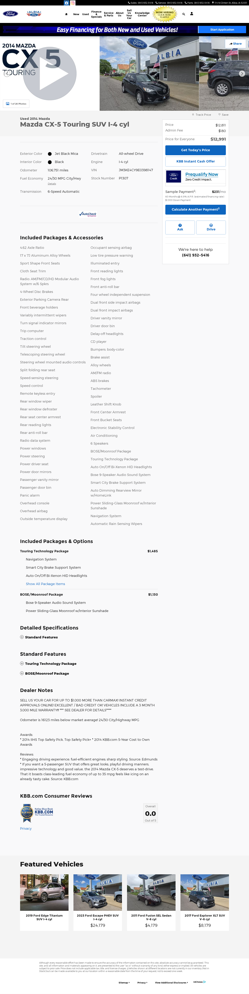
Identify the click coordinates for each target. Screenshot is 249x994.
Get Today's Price (195, 150)
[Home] (10, 14)
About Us (120, 14)
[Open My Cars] (191, 14)
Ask (180, 229)
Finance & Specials (96, 14)
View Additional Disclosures (170, 982)
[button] (89, 637)
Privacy (26, 828)
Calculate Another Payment (195, 209)
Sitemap (123, 982)
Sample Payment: (180, 191)
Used (85, 14)
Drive (211, 229)
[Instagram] (72, 3)
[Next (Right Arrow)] (242, 74)
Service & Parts (109, 14)
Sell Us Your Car (129, 14)
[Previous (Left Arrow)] (7, 74)
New (76, 14)
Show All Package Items (45, 584)
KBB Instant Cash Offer (195, 161)
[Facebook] (66, 3)
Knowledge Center (142, 14)
